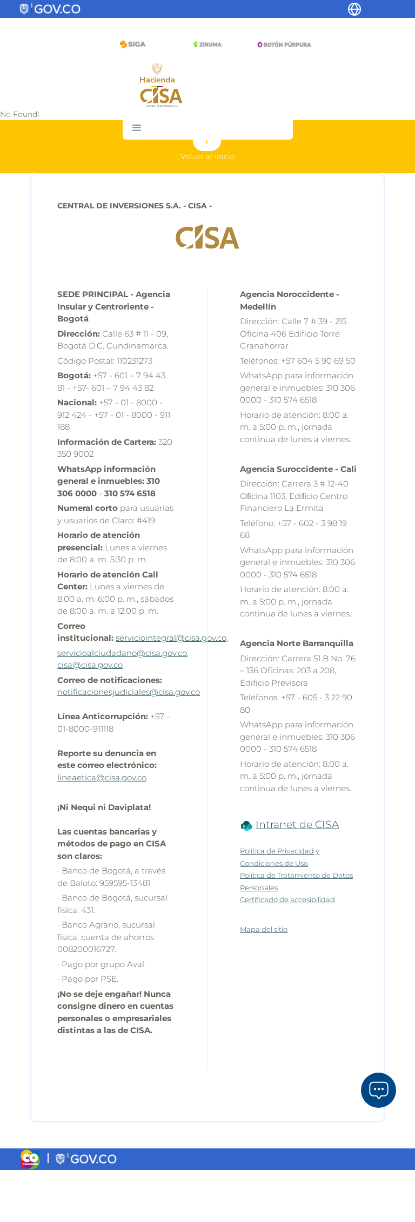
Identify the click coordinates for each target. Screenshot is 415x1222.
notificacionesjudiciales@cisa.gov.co (128, 692)
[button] (136, 127)
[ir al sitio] (157, 74)
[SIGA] (133, 43)
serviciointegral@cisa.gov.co (171, 638)
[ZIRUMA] (207, 43)
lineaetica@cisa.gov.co (101, 777)
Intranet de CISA (297, 824)
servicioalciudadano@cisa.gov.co (122, 653)
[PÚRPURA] (282, 43)
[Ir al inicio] (161, 96)
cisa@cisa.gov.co (90, 665)
